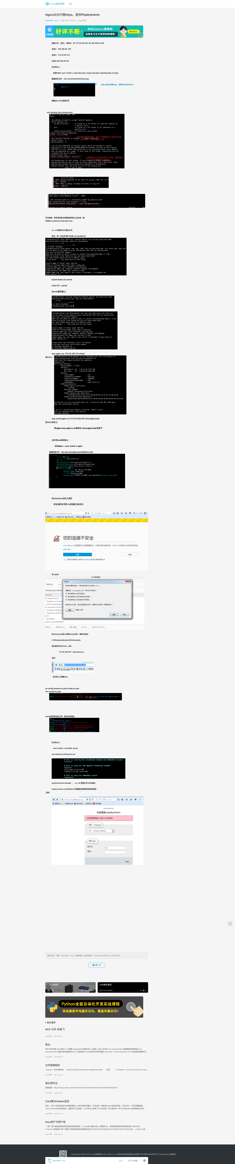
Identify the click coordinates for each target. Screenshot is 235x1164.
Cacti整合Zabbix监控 (57, 1101)
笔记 (47, 1044)
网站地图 (128, 1154)
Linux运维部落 (96, 1154)
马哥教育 (172, 1154)
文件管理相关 (52, 1065)
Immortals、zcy (51, 20)
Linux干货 (82, 20)
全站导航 (136, 1154)
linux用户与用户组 (55, 1122)
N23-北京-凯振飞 (55, 1029)
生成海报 (134, 1160)
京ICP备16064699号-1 (150, 1154)
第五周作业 (51, 1083)
